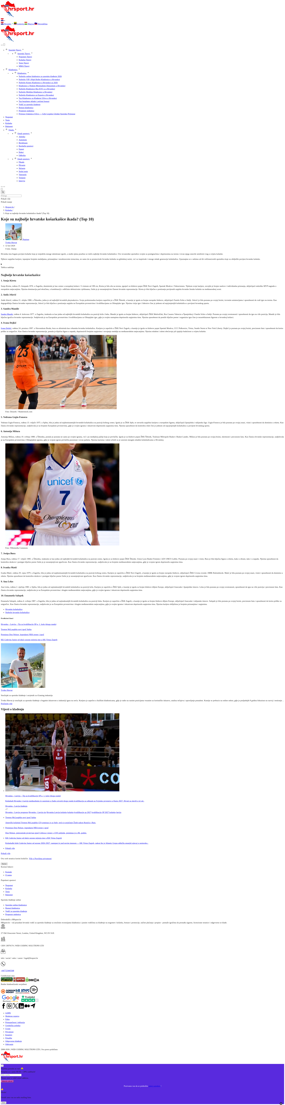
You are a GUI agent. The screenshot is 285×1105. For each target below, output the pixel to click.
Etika (7, 1019)
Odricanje (9, 1044)
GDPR (8, 1013)
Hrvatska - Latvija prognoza (16, 812)
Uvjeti (7, 1029)
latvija (118, 812)
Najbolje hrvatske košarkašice (17, 612)
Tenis (7, 891)
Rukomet (9, 895)
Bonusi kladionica (12, 908)
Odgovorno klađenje (13, 1041)
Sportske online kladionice (16, 905)
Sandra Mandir (7, 314)
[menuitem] (7, 24)
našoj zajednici (155, 1086)
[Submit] (3, 192)
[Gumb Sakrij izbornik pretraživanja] (2, 189)
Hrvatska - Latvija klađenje (16, 806)
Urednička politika (12, 1025)
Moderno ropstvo (12, 1016)
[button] (142, 20)
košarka (70, 812)
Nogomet (9, 885)
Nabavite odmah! (7, 1081)
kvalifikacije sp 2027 (82, 812)
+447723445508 (7, 970)
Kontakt (8, 872)
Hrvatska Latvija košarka (57, 812)
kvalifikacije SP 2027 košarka (104, 812)
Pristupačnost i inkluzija (15, 1022)
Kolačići (8, 1035)
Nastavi (4, 864)
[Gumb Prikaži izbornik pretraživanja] (2, 186)
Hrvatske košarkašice (13, 609)
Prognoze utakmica (13, 914)
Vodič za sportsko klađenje (16, 911)
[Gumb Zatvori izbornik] (4, 44)
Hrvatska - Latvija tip (37, 812)
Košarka (8, 888)
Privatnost (9, 1032)
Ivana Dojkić (6, 328)
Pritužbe (8, 1038)
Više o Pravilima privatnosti (40, 858)
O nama (8, 875)
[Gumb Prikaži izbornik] (4, 186)
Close (3, 1103)
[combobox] (142, 194)
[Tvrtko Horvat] (23, 687)
